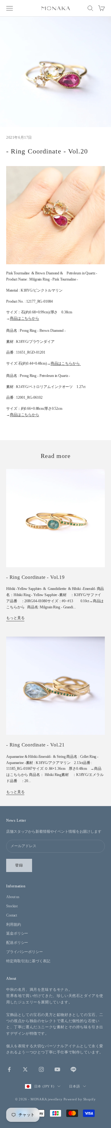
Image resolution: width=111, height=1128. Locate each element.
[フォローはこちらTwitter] (25, 1069)
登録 (19, 865)
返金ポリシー (17, 933)
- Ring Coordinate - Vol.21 (35, 744)
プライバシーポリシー (24, 952)
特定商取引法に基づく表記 (28, 961)
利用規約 (13, 924)
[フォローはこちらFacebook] (9, 1069)
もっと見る (15, 618)
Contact (11, 915)
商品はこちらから (24, 318)
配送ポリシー (17, 942)
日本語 (74, 1086)
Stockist (12, 906)
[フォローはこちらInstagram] (41, 1069)
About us (12, 897)
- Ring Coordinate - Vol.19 (35, 577)
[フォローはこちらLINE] (73, 1069)
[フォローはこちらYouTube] (57, 1069)
